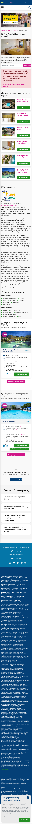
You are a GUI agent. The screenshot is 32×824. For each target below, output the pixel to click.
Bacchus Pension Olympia (6, 660)
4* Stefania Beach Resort (6, 609)
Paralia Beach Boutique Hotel (18, 639)
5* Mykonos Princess (5, 694)
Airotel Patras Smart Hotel (16, 637)
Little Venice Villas (5, 745)
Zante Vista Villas (19, 746)
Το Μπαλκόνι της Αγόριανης (6, 644)
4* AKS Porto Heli (14, 588)
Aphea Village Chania (25, 752)
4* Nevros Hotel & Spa (5, 676)
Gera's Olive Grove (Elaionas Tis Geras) (8, 652)
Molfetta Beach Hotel (23, 713)
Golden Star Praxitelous (5, 616)
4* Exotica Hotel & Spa (15, 585)
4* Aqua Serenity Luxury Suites (7, 748)
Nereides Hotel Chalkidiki (18, 760)
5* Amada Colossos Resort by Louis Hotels (9, 749)
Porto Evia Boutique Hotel (16, 613)
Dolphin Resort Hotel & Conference (8, 746)
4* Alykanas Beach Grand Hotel (7, 600)
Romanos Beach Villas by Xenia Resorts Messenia (10, 758)
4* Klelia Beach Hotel (5, 592)
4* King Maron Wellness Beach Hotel (20, 657)
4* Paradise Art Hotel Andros (7, 607)
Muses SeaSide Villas (15, 615)
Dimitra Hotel (17, 748)
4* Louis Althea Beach (25, 745)
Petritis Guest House (15, 671)
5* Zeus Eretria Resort (20, 584)
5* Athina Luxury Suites (21, 688)
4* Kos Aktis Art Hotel (14, 700)
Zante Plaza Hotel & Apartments (7, 593)
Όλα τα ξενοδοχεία (5, 769)
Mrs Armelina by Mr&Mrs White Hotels (20, 732)
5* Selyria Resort (20, 595)
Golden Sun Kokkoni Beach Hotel (21, 605)
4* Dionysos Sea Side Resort (6, 732)
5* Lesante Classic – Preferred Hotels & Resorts (10, 737)
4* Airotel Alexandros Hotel (6, 661)
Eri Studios (3, 698)
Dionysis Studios (4, 640)
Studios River (15, 660)
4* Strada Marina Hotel (12, 712)
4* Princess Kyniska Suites (16, 658)
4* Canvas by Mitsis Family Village (7, 701)
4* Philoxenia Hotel (16, 609)
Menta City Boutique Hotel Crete (7, 738)
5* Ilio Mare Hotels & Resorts (6, 587)
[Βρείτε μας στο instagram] (10, 562)
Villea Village (4, 712)
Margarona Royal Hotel (23, 611)
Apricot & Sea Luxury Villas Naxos (17, 741)
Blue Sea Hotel (4, 620)
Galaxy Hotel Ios (23, 671)
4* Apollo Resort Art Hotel (18, 645)
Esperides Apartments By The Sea (7, 675)
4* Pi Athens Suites (18, 672)
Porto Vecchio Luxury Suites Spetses (8, 756)
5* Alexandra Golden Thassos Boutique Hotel (10, 625)
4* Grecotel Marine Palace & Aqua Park (19, 577)
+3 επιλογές (16, 429)
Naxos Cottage (23, 733)
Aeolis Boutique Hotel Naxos (18, 623)
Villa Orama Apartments (6, 679)
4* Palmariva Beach (5, 603)
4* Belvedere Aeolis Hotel (6, 656)
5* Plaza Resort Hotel (12, 690)
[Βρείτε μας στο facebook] (6, 562)
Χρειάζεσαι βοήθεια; (16, 479)
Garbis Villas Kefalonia (14, 633)
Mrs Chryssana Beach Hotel (18, 619)
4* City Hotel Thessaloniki (6, 639)
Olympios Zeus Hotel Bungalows (22, 676)
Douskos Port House (5, 628)
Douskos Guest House (22, 712)
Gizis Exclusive (4, 690)
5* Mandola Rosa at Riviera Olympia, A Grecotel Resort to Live (13, 575)
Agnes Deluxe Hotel (5, 677)
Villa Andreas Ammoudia (18, 668)
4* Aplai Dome (4, 702)
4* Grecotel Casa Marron (18, 576)
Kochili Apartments (20, 641)
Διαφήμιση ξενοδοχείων (16, 554)
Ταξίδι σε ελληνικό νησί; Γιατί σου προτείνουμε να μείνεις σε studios (14, 778)
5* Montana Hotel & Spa (14, 580)
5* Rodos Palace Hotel (5, 615)
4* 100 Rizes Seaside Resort (15, 631)
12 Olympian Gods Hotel (24, 604)
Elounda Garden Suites (5, 704)
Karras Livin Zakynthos (5, 741)
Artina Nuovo (25, 693)
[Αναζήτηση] (29, 7)
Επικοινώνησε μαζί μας (10, 547)
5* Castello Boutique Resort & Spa (19, 696)
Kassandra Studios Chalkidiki (6, 764)
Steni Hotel (25, 667)
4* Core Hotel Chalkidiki (13, 655)
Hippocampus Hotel (5, 700)
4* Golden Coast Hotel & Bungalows (8, 584)
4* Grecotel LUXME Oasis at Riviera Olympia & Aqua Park (12, 608)
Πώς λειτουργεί (24, 547)
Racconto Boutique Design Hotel (19, 653)
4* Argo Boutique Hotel (22, 690)
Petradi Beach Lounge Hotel (23, 721)
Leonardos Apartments (5, 632)
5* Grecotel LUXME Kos (5, 577)
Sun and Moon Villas (5, 669)
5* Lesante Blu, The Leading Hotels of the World (10, 726)
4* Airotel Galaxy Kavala (6, 624)
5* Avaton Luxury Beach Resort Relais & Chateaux (10, 754)
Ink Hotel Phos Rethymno (24, 749)
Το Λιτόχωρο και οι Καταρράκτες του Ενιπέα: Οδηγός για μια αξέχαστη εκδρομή (14, 786)
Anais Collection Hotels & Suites (7, 680)
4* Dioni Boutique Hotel (22, 624)
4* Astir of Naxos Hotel (12, 721)
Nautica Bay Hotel (17, 581)
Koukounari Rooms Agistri (6, 657)
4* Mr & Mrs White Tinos (14, 604)
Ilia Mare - (23, 128)
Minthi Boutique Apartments (7, 648)
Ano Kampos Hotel (18, 680)
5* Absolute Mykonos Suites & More (14, 643)
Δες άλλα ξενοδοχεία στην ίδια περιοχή (14, 85)
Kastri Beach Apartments (6, 761)
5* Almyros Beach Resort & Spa (13, 698)
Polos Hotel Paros (4, 689)
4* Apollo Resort (4, 729)
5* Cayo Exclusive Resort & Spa (13, 685)
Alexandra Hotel (4, 664)
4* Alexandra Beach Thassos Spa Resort (21, 648)
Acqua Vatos (24, 665)
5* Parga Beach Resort (5, 667)
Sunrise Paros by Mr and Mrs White (8, 734)
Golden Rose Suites (11, 641)
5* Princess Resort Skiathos (6, 653)
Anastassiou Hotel (20, 664)
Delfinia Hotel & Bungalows (6, 728)
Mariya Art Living (4, 708)
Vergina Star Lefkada (5, 671)
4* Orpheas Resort (4, 736)
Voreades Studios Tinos (16, 761)
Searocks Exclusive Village (6, 645)
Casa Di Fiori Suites (23, 722)
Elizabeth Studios (14, 611)
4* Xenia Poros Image (15, 592)
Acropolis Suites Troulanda (6, 684)
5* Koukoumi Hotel (17, 693)
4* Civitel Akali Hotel (18, 706)
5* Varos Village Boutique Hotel (7, 720)
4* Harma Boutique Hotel (6, 697)
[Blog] (25, 562)
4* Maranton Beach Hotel (6, 589)
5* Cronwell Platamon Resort (7, 581)
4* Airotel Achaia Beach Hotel (19, 587)
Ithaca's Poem (4, 651)
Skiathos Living (20, 652)
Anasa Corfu (22, 697)
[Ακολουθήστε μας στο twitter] (17, 562)
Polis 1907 (17, 738)
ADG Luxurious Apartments (17, 629)
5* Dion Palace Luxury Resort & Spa (19, 589)
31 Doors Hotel (26, 680)
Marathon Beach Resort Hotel (13, 651)
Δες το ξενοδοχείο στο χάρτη (9, 205)
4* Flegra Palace (4, 692)
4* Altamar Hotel (24, 609)
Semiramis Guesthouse (5, 637)
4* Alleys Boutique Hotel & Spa (23, 765)
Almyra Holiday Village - (22, 100)
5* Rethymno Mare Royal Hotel (22, 734)
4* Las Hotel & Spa (12, 664)
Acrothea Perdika (4, 649)
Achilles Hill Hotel (4, 631)
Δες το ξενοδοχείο (23, 107)
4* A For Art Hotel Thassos (18, 644)
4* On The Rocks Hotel (15, 733)
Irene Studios (17, 600)
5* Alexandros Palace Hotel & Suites (18, 704)
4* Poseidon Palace (5, 580)
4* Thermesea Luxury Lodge (14, 692)
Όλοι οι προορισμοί (5, 772)
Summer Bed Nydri (15, 742)
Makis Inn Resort (15, 697)
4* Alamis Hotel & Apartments (7, 673)
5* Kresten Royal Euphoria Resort (21, 701)
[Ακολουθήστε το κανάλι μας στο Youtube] (14, 562)
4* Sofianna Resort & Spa (14, 745)
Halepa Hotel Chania (25, 724)
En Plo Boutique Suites (5, 713)
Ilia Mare (12, 676)
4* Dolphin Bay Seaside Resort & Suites (8, 595)
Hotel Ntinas (3, 643)
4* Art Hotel (17, 720)
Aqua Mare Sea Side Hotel (18, 656)
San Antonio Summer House (6, 668)
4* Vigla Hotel (17, 724)
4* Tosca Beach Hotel (5, 585)
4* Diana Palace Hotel (14, 628)
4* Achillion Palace (12, 688)
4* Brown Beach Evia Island (19, 601)
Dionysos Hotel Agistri (23, 710)
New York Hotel (4, 688)
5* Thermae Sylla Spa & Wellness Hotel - (22, 170)
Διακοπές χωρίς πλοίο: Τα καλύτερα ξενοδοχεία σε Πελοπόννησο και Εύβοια (14, 781)
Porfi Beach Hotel (13, 736)
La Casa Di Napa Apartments (16, 667)
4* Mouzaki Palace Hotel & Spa (16, 597)
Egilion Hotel (22, 628)
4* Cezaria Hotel (18, 627)
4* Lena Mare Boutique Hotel (7, 706)
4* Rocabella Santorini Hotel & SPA (15, 702)
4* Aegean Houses (14, 722)
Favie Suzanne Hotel (16, 616)
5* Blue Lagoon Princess (21, 591)
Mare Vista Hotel (4, 604)
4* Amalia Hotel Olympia (6, 617)
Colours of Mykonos (12, 714)
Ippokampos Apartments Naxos (7, 724)
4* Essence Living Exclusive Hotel (16, 669)
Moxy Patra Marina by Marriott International (20, 617)
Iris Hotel (22, 633)
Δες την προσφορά (22, 374)
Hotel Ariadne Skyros (5, 733)
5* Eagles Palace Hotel (5, 722)
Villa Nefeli (23, 692)
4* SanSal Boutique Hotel (19, 686)
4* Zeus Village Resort (18, 753)
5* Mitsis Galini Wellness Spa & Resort (8, 579)
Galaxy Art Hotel (4, 655)
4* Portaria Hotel (26, 627)
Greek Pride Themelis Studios (7, 672)
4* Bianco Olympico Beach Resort (19, 583)
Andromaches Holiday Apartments (8, 716)
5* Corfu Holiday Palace (19, 596)
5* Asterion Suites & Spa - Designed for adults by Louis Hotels (13, 709)
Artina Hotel (21, 655)
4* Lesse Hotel (23, 603)
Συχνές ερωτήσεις (16, 558)
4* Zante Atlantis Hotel (15, 766)
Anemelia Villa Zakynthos (6, 744)
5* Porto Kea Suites (24, 685)
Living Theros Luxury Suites (6, 705)
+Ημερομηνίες (22, 434)
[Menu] (2, 7)
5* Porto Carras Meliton (5, 599)
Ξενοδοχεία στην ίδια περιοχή (16, 381)
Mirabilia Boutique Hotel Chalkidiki (16, 649)
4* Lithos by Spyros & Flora (17, 718)
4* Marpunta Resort (17, 612)
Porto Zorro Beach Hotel (15, 603)
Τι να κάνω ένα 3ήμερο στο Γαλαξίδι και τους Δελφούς (11, 788)
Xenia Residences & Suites (18, 728)
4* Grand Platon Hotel (23, 588)
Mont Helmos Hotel (5, 633)
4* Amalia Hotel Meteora (6, 629)
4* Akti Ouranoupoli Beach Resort (8, 662)
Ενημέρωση (27, 65)
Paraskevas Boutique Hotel (6, 696)
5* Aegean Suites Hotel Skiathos (7, 740)
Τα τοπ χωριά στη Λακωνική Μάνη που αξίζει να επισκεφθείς (12, 790)
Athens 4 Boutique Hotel (17, 679)
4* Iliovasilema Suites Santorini (7, 635)
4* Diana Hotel (14, 632)
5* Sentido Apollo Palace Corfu (16, 694)
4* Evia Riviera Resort (5, 588)
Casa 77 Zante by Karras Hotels (19, 684)
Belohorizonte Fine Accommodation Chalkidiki (10, 752)
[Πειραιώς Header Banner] (16, 20)
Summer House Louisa (14, 681)
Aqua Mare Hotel (14, 710)
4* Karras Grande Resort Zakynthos (15, 621)
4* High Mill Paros (23, 615)
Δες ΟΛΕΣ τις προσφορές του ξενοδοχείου (19, 448)
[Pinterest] (21, 562)
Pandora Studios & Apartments (7, 753)
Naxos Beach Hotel (23, 698)
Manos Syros (18, 647)
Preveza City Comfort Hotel (15, 677)
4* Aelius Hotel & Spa (21, 636)
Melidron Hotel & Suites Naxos (21, 675)
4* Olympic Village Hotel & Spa (7, 596)
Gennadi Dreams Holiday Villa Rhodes (8, 762)
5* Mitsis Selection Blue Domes (22, 689)
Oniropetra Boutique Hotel (6, 623)
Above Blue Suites (23, 625)
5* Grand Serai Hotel (24, 580)
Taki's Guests (26, 760)
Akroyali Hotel (4, 621)
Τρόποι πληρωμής (16, 551)
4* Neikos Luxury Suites (22, 632)
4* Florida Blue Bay (12, 591)
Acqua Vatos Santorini (22, 640)
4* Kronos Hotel (23, 592)
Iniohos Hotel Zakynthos (6, 725)
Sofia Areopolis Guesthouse (6, 760)
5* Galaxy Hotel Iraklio (5, 766)
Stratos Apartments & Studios (7, 686)
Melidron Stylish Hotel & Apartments (8, 765)
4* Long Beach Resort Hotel (6, 583)
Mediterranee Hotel (20, 662)
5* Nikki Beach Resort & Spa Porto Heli (15, 620)
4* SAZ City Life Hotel (5, 613)
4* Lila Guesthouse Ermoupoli (23, 762)
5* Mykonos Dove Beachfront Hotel (8, 717)
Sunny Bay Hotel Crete (5, 658)
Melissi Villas (3, 721)
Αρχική (3, 30)
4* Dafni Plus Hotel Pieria (20, 740)
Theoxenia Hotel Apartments (7, 601)
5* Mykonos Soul (19, 716)
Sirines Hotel (14, 624)
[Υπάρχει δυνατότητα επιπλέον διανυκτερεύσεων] (19, 355)
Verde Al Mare (17, 682)
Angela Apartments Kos (13, 729)
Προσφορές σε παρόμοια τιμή (16, 455)
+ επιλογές (11, 358)
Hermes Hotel (12, 689)
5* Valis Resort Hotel (21, 579)
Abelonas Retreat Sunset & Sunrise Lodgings (10, 750)
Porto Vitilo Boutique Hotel (6, 612)
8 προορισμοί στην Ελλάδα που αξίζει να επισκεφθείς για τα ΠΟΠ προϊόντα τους (13, 784)
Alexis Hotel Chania (17, 705)
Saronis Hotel (3, 641)
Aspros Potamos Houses (5, 742)
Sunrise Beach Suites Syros (6, 730)
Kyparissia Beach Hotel (5, 665)
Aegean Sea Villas (19, 717)
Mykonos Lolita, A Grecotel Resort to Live (20, 744)
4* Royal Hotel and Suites (16, 665)
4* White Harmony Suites (6, 718)
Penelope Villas (4, 714)
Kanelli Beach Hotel (5, 597)
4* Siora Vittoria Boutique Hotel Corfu (8, 636)
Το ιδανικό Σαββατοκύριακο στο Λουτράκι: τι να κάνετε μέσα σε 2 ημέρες (15, 779)
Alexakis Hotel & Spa (5, 681)
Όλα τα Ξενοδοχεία (12, 30)
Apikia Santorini (14, 713)
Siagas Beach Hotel (15, 599)
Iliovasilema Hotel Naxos (17, 730)
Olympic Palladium (24, 720)
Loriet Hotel (26, 656)
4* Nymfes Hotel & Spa (5, 611)
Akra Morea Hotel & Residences (7, 605)
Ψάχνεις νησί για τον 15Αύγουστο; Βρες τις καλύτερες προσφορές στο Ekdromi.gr (14, 792)
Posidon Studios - (22, 114)
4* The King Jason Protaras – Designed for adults (10, 757)
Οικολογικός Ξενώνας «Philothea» (7, 647)
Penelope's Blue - (22, 156)
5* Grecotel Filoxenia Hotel (6, 576)
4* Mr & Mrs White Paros (19, 673)
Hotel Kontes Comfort (5, 710)
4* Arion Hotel (4, 591)
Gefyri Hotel (3, 685)
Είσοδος (20, 2)
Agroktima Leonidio (18, 635)
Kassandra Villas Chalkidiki (18, 764)
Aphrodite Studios (17, 661)
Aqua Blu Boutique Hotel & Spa (15, 708)
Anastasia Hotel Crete (25, 748)
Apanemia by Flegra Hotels (6, 619)
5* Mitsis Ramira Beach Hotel (7, 693)
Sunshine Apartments (13, 640)
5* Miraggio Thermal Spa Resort (7, 627)
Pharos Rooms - (22, 142)
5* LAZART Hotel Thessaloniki (7, 682)
